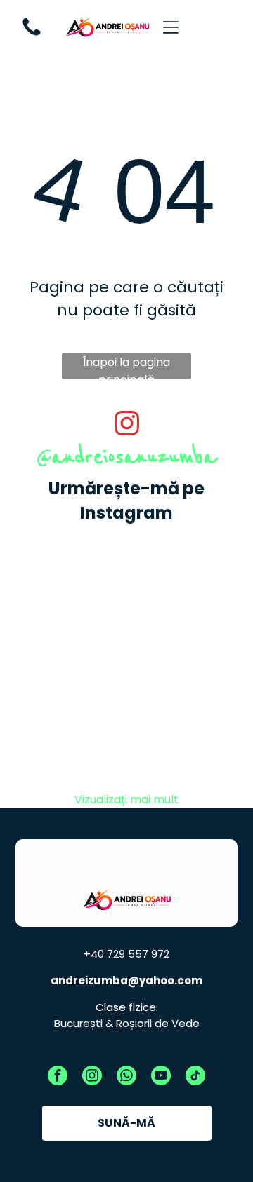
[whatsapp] (126, 1077)
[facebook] (57, 1077)
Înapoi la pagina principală (126, 366)
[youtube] (161, 1077)
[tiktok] (195, 1077)
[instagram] (92, 1077)
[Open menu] (171, 27)
